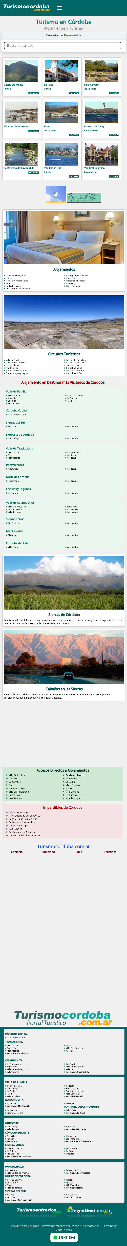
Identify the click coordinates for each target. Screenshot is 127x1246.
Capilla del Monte (75, 395)
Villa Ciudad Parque (75, 1066)
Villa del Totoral (14, 1187)
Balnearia (11, 1103)
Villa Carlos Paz (15, 395)
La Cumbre (72, 398)
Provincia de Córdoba (25, 1226)
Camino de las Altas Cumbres (24, 835)
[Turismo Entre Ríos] (39, 1222)
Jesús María (71, 1148)
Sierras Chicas (12, 365)
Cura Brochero (74, 452)
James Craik (12, 1138)
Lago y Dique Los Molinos (23, 818)
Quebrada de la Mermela (22, 832)
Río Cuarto (12, 1197)
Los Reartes (72, 509)
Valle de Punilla (13, 360)
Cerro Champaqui (18, 825)
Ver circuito (13, 403)
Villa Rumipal (72, 1069)
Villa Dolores (14, 457)
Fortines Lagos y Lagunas (17, 373)
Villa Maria (13, 547)
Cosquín (70, 1085)
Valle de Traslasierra (15, 362)
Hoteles (9, 278)
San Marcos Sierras (75, 1091)
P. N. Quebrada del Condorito (24, 815)
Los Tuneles (15, 828)
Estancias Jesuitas (18, 812)
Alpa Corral (71, 1194)
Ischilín (69, 1179)
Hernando (71, 1136)
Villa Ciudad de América (18, 1173)
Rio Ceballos (14, 523)
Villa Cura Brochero (75, 1048)
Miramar (12, 535)
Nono (10, 455)
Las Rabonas (73, 455)
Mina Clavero (14, 452)
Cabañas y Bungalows (16, 275)
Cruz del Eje (13, 438)
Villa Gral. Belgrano (17, 506)
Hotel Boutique (73, 286)
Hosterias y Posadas (75, 280)
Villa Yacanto (13, 1072)
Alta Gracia (13, 468)
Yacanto (70, 1050)
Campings (71, 283)
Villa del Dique (14, 512)
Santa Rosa (72, 506)
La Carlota (13, 493)
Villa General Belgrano (17, 1069)
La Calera (11, 1151)
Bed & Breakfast (13, 286)
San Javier (11, 1048)
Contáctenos (91, 1226)
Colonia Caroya (14, 1148)
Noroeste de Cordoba (16, 370)
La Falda (12, 400)
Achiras (10, 1194)
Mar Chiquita (12, 368)
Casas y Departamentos (77, 275)
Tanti (69, 400)
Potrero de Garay (74, 1170)
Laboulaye (71, 1110)
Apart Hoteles (72, 278)
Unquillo (70, 1153)
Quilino (69, 1182)
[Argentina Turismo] (89, 1222)
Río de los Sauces (74, 1197)
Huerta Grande (73, 1088)
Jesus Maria (13, 481)
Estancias (10, 283)
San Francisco (72, 1138)
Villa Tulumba (72, 1185)
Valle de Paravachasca (76, 362)
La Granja (70, 1151)
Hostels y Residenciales (17, 280)
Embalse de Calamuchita (22, 822)
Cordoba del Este (74, 373)
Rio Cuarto (13, 426)
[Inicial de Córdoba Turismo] (27, 11)
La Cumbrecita (15, 509)
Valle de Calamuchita (76, 360)
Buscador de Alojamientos (18, 288)
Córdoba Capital (74, 368)
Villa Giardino (72, 791)
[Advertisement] (63, 736)
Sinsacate (11, 1185)
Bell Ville (11, 1136)
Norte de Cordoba (75, 370)
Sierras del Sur (73, 365)
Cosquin (12, 398)
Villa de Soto (13, 1129)
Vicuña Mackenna (15, 1113)
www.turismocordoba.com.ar (61, 1226)
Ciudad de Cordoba (17, 414)
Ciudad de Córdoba (16, 1037)
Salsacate (70, 1126)
